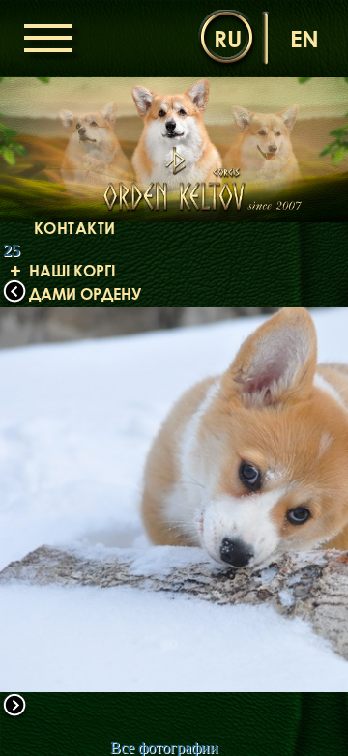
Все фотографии (164, 748)
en (304, 38)
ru (228, 38)
